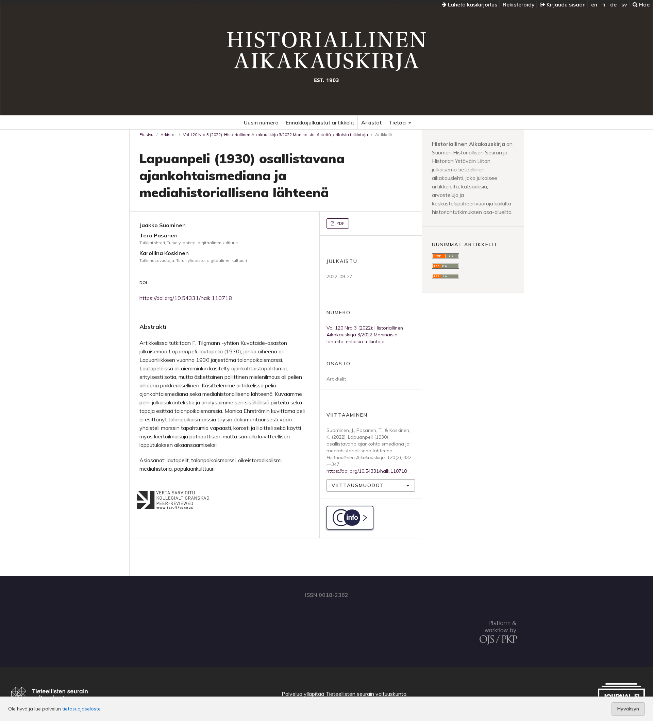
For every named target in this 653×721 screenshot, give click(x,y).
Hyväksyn (628, 709)
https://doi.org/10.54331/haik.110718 (185, 298)
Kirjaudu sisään (565, 4)
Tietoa (398, 122)
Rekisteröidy (519, 4)
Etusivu (146, 134)
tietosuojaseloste (81, 709)
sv (624, 4)
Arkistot (371, 122)
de (613, 4)
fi (603, 4)
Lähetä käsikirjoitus (472, 4)
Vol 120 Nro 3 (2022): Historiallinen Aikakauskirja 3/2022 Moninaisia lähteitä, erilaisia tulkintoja (275, 134)
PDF (340, 223)
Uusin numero (261, 122)
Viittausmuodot (358, 485)
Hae (644, 4)
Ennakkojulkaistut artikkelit (320, 122)
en (594, 4)
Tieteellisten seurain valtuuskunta (365, 693)
